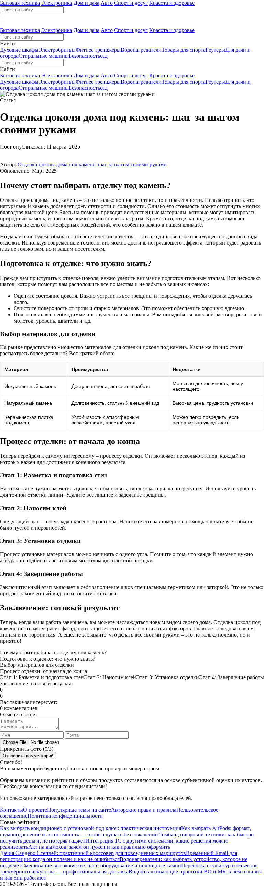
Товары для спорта (184, 50)
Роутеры (215, 50)
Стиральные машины (44, 56)
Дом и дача (86, 3)
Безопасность (84, 56)
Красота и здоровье (172, 3)
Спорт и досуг (131, 3)
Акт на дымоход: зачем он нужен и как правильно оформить (99, 847)
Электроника (56, 3)
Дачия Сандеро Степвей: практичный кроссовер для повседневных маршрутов (93, 853)
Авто (107, 3)
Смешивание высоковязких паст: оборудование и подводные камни (101, 865)
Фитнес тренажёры (98, 50)
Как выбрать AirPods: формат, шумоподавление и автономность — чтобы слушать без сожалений (125, 831)
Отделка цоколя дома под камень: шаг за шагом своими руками (92, 164)
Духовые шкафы (19, 50)
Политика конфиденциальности (65, 816)
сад (104, 56)
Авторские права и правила (143, 810)
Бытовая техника (20, 3)
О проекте (35, 810)
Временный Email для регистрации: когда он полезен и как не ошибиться (118, 856)
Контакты (11, 810)
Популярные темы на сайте (79, 810)
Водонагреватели (141, 50)
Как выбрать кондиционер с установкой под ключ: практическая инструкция (90, 828)
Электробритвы (57, 50)
